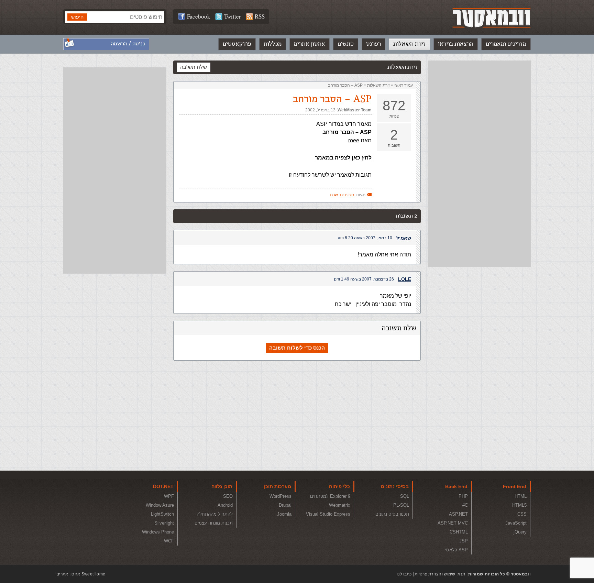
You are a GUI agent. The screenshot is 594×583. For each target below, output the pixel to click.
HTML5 (519, 505)
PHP (463, 496)
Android (225, 505)
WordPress (281, 496)
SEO (228, 496)
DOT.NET (163, 486)
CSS (522, 514)
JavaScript (516, 523)
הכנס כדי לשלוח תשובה (297, 348)
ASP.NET (458, 514)
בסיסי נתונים (395, 486)
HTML (521, 496)
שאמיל (403, 238)
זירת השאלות (409, 44)
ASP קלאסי (456, 549)
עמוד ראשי (403, 85)
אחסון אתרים (309, 44)
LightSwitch (162, 514)
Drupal (285, 505)
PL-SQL (401, 505)
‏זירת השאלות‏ (378, 85)
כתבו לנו (404, 574)
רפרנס (373, 44)
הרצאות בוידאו (455, 44)
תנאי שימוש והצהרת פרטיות (440, 574)
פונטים (346, 44)
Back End (456, 486)
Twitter (232, 16)
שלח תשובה (193, 67)
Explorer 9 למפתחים (330, 496)
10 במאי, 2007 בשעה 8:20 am (365, 237)
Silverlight (164, 523)
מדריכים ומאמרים (506, 44)
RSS (260, 16)
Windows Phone (158, 532)
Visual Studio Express (328, 514)
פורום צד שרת (342, 194)
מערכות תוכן (277, 486)
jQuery (520, 532)
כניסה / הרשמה (128, 43)
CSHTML (459, 532)
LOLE (404, 279)
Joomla (284, 514)
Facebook (198, 16)
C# (465, 505)
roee (353, 140)
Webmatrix (339, 505)
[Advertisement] (479, 163)
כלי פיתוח (339, 486)
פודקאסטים (237, 44)
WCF (169, 540)
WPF (169, 496)
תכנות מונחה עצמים (214, 523)
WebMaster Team (355, 110)
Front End (514, 486)
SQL (404, 496)
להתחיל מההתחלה (215, 514)
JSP (463, 540)
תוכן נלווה (221, 486)
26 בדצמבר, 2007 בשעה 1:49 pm (364, 279)
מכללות (273, 44)
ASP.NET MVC (453, 523)
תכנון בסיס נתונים (392, 514)
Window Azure (160, 505)
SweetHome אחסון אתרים (80, 574)
